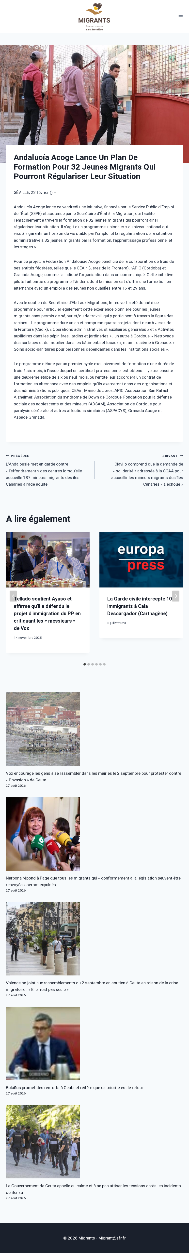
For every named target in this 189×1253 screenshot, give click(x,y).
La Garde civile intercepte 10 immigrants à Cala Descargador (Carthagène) (139, 606)
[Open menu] (180, 17)
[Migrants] (94, 16)
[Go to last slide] (13, 595)
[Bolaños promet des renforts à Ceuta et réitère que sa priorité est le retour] (94, 1043)
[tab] (84, 664)
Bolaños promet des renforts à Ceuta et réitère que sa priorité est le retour (74, 1088)
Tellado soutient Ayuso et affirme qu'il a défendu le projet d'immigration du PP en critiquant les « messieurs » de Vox (47, 613)
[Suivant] (175, 595)
